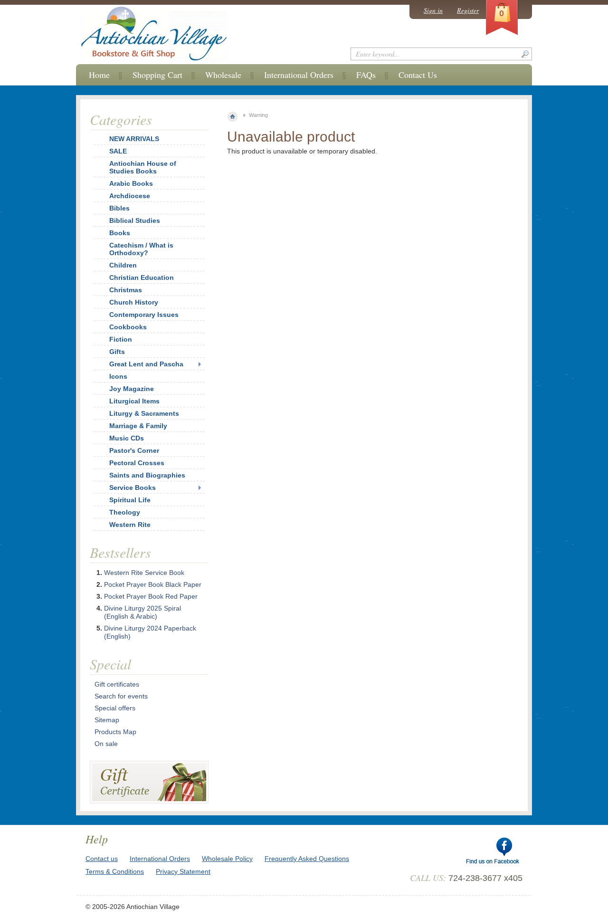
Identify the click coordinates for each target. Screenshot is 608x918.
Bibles (119, 208)
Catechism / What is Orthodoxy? (141, 249)
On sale (106, 743)
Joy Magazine (131, 388)
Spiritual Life (130, 500)
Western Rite (130, 524)
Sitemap (107, 720)
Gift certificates (117, 684)
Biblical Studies (134, 220)
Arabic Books (131, 183)
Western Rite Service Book (144, 572)
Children (123, 265)
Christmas (125, 290)
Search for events (121, 696)
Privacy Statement (183, 871)
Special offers (115, 708)
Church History (133, 302)
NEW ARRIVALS (134, 139)
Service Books (132, 487)
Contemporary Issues (144, 314)
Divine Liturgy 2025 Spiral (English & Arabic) (142, 612)
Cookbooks (128, 327)
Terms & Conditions (115, 871)
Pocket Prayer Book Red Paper (151, 596)
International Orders (298, 74)
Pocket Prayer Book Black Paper (152, 584)
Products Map (115, 732)
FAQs (366, 74)
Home (99, 74)
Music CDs (126, 438)
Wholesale (223, 74)
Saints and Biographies (147, 475)
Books (119, 233)
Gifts (117, 351)
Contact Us (418, 74)
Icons (118, 376)
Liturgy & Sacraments (144, 413)
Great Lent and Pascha (146, 364)
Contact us (102, 858)
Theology (124, 512)
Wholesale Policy (227, 858)
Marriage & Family (138, 426)
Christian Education (141, 277)
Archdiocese (129, 196)
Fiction (120, 339)
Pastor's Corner (134, 450)
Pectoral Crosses (136, 463)
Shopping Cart (157, 74)
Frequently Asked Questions (307, 858)
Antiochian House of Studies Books (142, 167)
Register (468, 10)
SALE (118, 151)
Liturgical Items (134, 401)
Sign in (433, 10)
